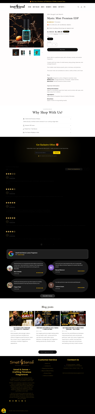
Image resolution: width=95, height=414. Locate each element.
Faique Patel (17, 287)
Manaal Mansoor (60, 270)
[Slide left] (10, 52)
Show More (16, 268)
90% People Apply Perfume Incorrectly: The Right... (22, 328)
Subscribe (57, 152)
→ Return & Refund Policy (47, 370)
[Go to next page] (56, 244)
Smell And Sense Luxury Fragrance (26, 253)
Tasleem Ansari (59, 286)
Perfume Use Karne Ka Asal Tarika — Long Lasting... (47, 328)
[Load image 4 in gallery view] (37, 52)
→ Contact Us (47, 366)
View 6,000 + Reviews (47, 295)
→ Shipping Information (47, 368)
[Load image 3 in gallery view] (30, 52)
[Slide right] (42, 52)
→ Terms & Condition (47, 375)
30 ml (50, 39)
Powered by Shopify (24, 410)
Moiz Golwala (17, 271)
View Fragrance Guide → (47, 352)
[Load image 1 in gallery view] (16, 52)
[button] (62, 6)
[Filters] (84, 169)
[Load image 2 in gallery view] (23, 52)
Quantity (49, 42)
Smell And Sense (16, 410)
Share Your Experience (74, 169)
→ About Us (47, 363)
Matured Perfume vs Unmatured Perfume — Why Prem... (73, 328)
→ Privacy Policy (47, 373)
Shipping (55, 33)
